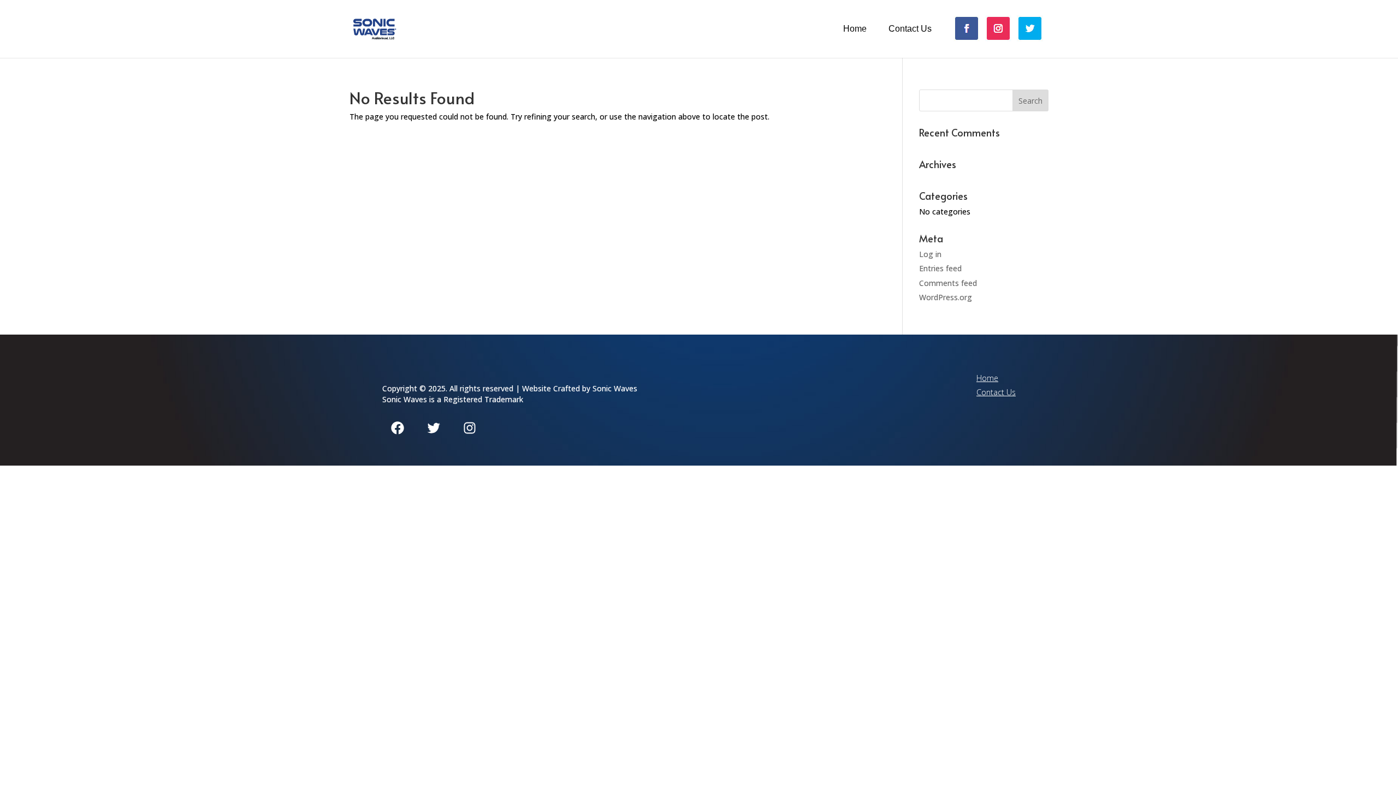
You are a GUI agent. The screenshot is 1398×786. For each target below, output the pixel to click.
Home (855, 29)
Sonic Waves (615, 388)
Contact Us (910, 29)
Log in (930, 254)
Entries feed (940, 268)
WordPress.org (945, 297)
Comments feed (948, 283)
